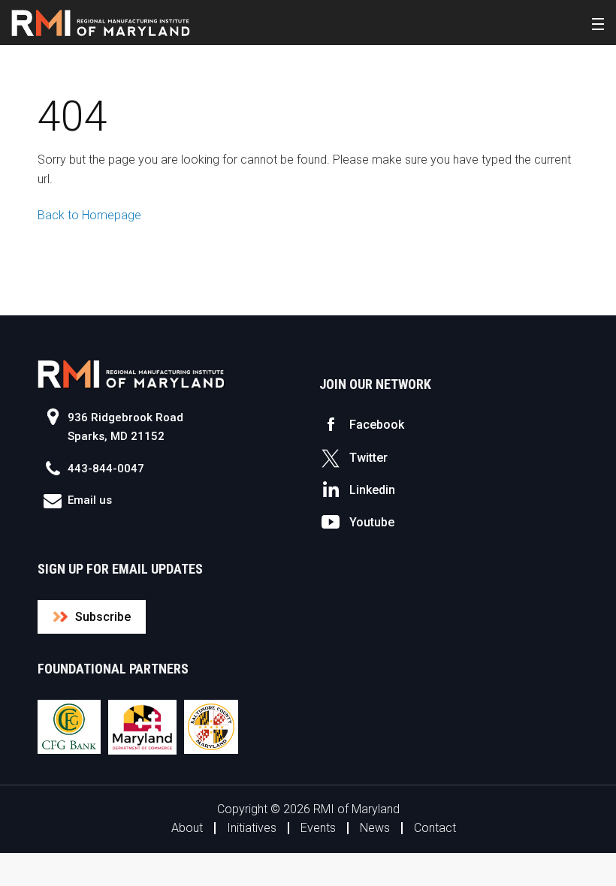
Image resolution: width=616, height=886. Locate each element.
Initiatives (251, 828)
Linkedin (372, 490)
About (187, 828)
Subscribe (103, 617)
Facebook (376, 424)
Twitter (368, 458)
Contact (435, 828)
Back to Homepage (89, 215)
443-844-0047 (106, 468)
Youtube (371, 522)
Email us (90, 500)
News (375, 828)
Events (318, 828)
